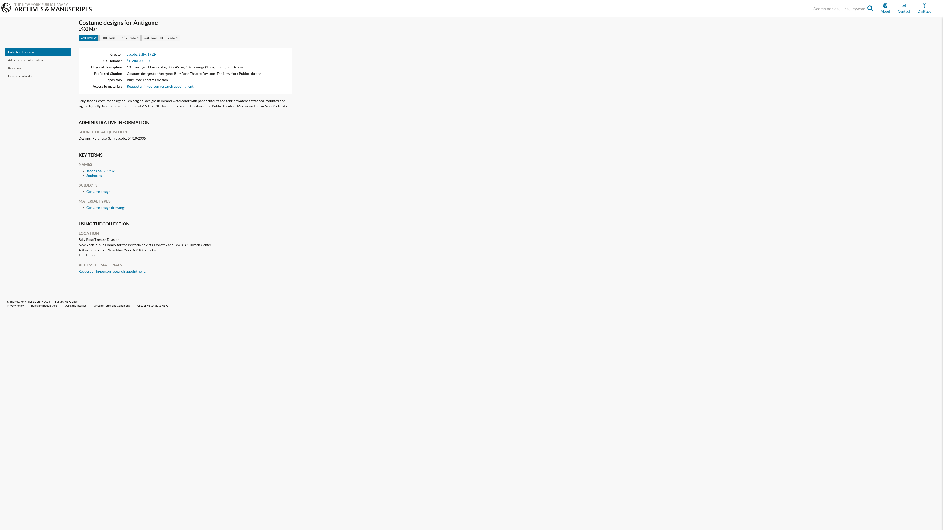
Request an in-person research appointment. (160, 86)
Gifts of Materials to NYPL (152, 305)
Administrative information (25, 60)
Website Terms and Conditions (112, 305)
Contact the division (161, 37)
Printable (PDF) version (120, 37)
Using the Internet (75, 305)
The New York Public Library (26, 301)
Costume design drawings (105, 208)
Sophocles (94, 176)
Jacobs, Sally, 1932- (141, 54)
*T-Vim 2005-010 (140, 61)
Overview (89, 37)
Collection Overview (21, 51)
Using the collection (20, 76)
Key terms (14, 68)
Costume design (98, 192)
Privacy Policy (15, 305)
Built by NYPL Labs (66, 301)
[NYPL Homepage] (6, 8)
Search (870, 8)
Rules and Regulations (44, 305)
